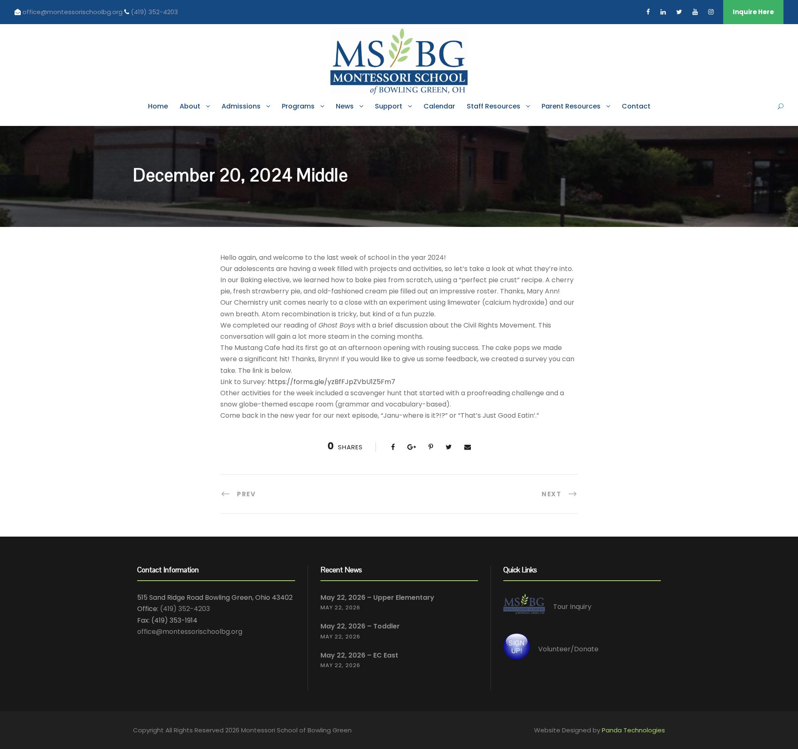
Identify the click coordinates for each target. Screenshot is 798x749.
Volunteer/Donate (568, 649)
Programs (298, 106)
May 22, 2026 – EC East (359, 655)
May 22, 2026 (340, 607)
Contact (636, 106)
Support (388, 106)
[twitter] (679, 11)
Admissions (241, 106)
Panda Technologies (633, 730)
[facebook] (648, 11)
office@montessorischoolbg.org (73, 11)
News (345, 106)
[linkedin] (663, 11)
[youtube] (695, 11)
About (190, 106)
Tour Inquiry (572, 606)
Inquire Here (753, 11)
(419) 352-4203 (154, 11)
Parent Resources (571, 106)
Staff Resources (493, 106)
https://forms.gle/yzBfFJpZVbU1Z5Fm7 (331, 382)
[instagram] (711, 11)
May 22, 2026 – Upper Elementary (377, 597)
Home (158, 106)
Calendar (439, 106)
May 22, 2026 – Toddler (360, 626)
